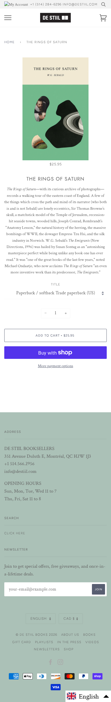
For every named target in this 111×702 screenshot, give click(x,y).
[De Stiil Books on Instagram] (60, 663)
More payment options (55, 366)
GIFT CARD (21, 642)
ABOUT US (70, 635)
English (39, 619)
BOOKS (89, 635)
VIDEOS (92, 642)
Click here (14, 533)
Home (9, 42)
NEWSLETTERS (47, 649)
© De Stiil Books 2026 (36, 635)
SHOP (68, 649)
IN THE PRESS (69, 642)
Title (55, 284)
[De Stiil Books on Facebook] (51, 663)
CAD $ (69, 619)
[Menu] (7, 17)
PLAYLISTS (44, 642)
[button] (88, 696)
